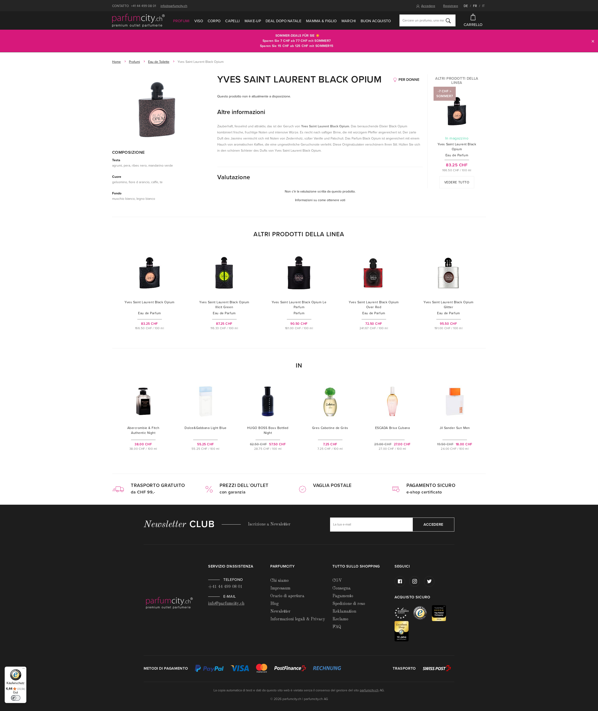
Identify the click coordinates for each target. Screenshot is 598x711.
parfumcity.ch (369, 690)
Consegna (341, 588)
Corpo (214, 21)
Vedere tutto (457, 182)
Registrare (450, 6)
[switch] (15, 698)
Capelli (232, 21)
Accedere (428, 6)
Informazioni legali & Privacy (297, 619)
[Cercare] (448, 20)
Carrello (473, 24)
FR (475, 6)
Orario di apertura (287, 596)
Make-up (253, 21)
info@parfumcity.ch (173, 6)
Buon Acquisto (376, 21)
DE (466, 6)
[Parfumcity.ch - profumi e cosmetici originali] (138, 21)
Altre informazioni (241, 112)
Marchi (349, 21)
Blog (274, 604)
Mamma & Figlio (321, 21)
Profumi (181, 21)
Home (116, 62)
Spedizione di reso (348, 604)
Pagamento (342, 596)
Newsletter (280, 611)
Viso (198, 21)
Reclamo (340, 619)
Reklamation (344, 611)
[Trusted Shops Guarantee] (422, 613)
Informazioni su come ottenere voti (320, 200)
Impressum (280, 588)
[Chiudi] (592, 41)
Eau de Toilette (158, 62)
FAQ (336, 627)
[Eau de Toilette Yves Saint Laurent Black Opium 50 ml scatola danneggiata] (157, 108)
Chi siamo (279, 581)
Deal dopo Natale (283, 21)
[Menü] (23, 669)
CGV (337, 581)
